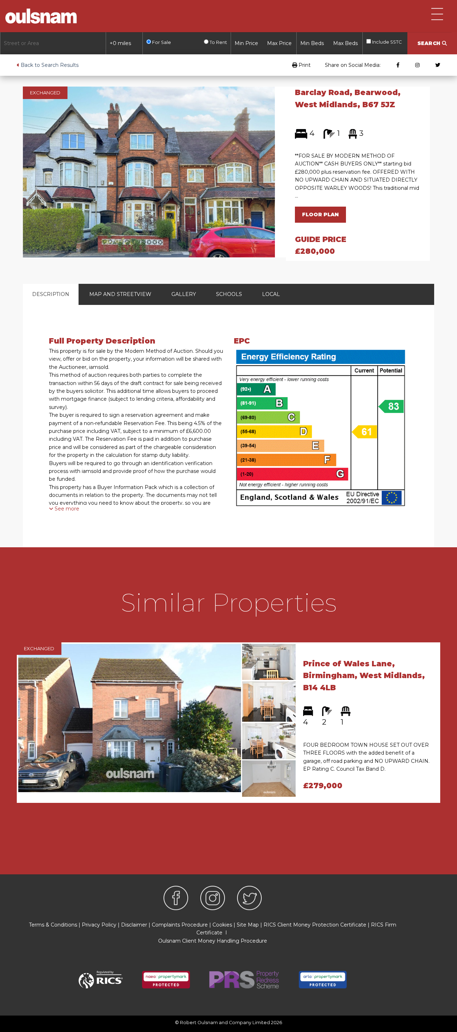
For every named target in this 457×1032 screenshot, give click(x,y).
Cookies (222, 925)
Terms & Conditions (53, 925)
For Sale (161, 42)
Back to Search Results (49, 65)
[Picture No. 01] (149, 171)
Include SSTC (386, 42)
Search (429, 43)
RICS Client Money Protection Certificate (314, 925)
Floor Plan (320, 214)
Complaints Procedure (180, 925)
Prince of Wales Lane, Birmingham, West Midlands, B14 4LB (364, 675)
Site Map (248, 925)
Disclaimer (134, 925)
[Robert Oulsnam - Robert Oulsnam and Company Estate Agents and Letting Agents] (41, 16)
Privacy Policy (99, 925)
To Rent (218, 42)
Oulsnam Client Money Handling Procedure (212, 941)
